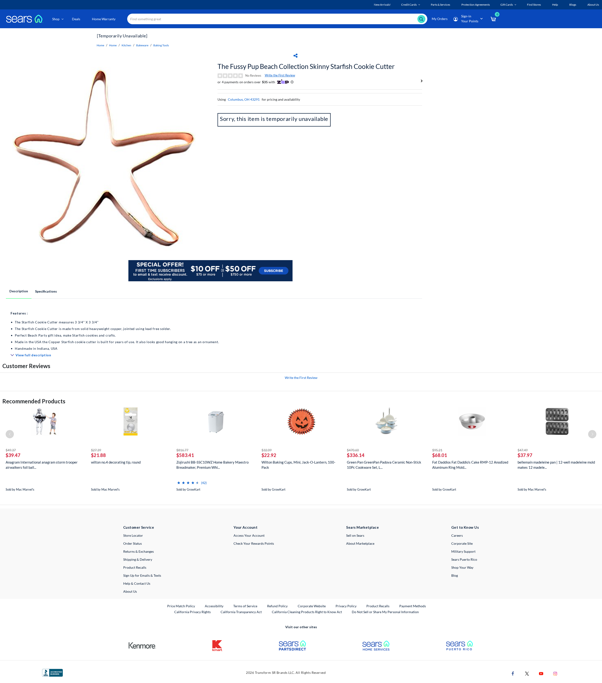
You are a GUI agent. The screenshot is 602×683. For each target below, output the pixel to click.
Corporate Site (462, 543)
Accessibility (214, 606)
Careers (457, 535)
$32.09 (266, 450)
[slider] (188, 481)
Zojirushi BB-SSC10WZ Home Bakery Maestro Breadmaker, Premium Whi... (212, 464)
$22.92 (268, 455)
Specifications (46, 291)
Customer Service (138, 527)
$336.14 (355, 455)
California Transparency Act (241, 612)
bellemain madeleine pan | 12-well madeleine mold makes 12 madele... (556, 464)
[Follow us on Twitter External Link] (527, 673)
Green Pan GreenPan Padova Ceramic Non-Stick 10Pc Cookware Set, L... (384, 464)
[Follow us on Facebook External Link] (513, 673)
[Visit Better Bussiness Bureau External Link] (52, 672)
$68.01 (439, 455)
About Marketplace (360, 543)
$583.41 (185, 455)
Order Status (132, 543)
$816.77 (182, 450)
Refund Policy (277, 606)
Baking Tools (161, 45)
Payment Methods (412, 606)
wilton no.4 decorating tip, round (116, 462)
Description (18, 291)
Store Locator (133, 535)
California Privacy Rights (192, 612)
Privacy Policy (346, 606)
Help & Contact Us (136, 583)
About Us (130, 591)
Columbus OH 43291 (244, 99)
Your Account (245, 527)
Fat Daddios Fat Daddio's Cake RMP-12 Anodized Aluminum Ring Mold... (470, 464)
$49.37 (11, 450)
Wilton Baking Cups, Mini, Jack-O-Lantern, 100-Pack (298, 464)
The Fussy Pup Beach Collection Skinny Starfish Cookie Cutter (306, 66)
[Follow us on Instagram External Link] (555, 673)
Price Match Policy (181, 606)
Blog (454, 575)
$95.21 (437, 450)
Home (100, 45)
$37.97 (525, 455)
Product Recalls (134, 567)
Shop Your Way (462, 567)
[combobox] (277, 19)
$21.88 (98, 455)
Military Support (463, 551)
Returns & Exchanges (138, 551)
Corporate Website (312, 606)
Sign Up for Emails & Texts (142, 575)
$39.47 (13, 455)
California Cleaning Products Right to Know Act (307, 612)
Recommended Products (33, 401)
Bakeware (142, 45)
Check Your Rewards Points (254, 543)
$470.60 (353, 450)
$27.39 (96, 450)
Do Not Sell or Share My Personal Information (385, 612)
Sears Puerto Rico (464, 559)
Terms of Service (245, 606)
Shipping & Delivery (137, 559)
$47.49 (523, 450)
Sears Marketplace (362, 527)
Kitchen (126, 45)
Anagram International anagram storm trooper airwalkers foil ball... (42, 464)
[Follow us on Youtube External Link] (541, 673)
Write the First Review (280, 75)
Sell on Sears (355, 535)
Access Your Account (249, 535)
